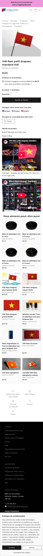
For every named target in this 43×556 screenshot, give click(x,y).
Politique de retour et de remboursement (15, 471)
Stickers (7, 442)
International (7, 26)
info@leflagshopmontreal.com (17, 506)
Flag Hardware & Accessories (15, 449)
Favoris (30, 404)
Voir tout (8, 457)
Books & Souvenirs (11, 453)
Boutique (14, 21)
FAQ (6, 483)
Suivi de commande (13, 405)
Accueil (5, 21)
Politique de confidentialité (14, 475)
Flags (6, 445)
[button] (10, 10)
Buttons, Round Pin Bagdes (14, 438)
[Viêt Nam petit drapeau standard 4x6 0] (21, 43)
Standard (18, 26)
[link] (21, 552)
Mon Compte (30, 394)
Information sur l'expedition (14, 479)
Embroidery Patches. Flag (13, 431)
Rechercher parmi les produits (13, 395)
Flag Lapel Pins (10, 434)
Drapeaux (24, 21)
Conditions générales (12, 468)
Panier (13, 414)
